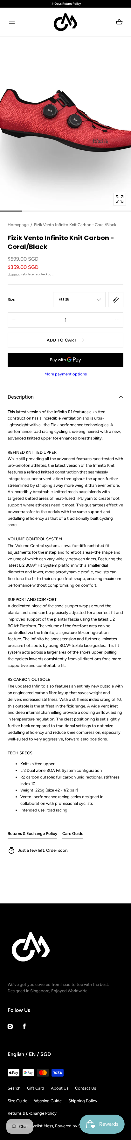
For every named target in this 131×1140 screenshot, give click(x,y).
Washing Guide (48, 1100)
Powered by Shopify (74, 1126)
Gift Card (35, 1088)
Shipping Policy (82, 1100)
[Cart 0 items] (119, 22)
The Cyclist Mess (37, 1126)
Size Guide (17, 1100)
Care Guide (72, 833)
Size (11, 299)
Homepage (18, 224)
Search (14, 1088)
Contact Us (85, 1088)
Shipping (14, 274)
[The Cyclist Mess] (65, 22)
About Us (59, 1088)
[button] (12, 22)
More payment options (66, 374)
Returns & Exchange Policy (32, 833)
